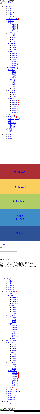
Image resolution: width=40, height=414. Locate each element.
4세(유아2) (11, 33)
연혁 (9, 10)
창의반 (14, 37)
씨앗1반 (14, 53)
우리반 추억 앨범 (12, 19)
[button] (1, 275)
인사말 (10, 8)
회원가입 (11, 136)
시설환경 (11, 15)
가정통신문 (12, 117)
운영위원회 (12, 125)
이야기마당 (12, 127)
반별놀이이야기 (12, 68)
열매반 (14, 66)
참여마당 (20, 233)
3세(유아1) (11, 23)
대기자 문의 (4, 244)
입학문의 (9, 129)
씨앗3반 (14, 57)
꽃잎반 (15, 64)
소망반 (15, 27)
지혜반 (14, 45)
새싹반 (14, 59)
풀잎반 (14, 61)
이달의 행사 (12, 123)
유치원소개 (9, 6)
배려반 (14, 41)
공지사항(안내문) (14, 119)
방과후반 (11, 51)
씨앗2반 (14, 55)
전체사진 (11, 21)
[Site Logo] (5, 3)
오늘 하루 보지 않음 (7, 411)
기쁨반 (14, 35)
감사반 (14, 47)
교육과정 (11, 13)
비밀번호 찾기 (12, 139)
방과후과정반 (12, 98)
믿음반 (15, 25)
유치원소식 (10, 115)
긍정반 (14, 39)
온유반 (15, 31)
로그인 (10, 134)
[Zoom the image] (20, 249)
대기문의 (11, 131)
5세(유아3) (11, 43)
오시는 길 (11, 17)
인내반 (14, 49)
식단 (9, 121)
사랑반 (15, 29)
